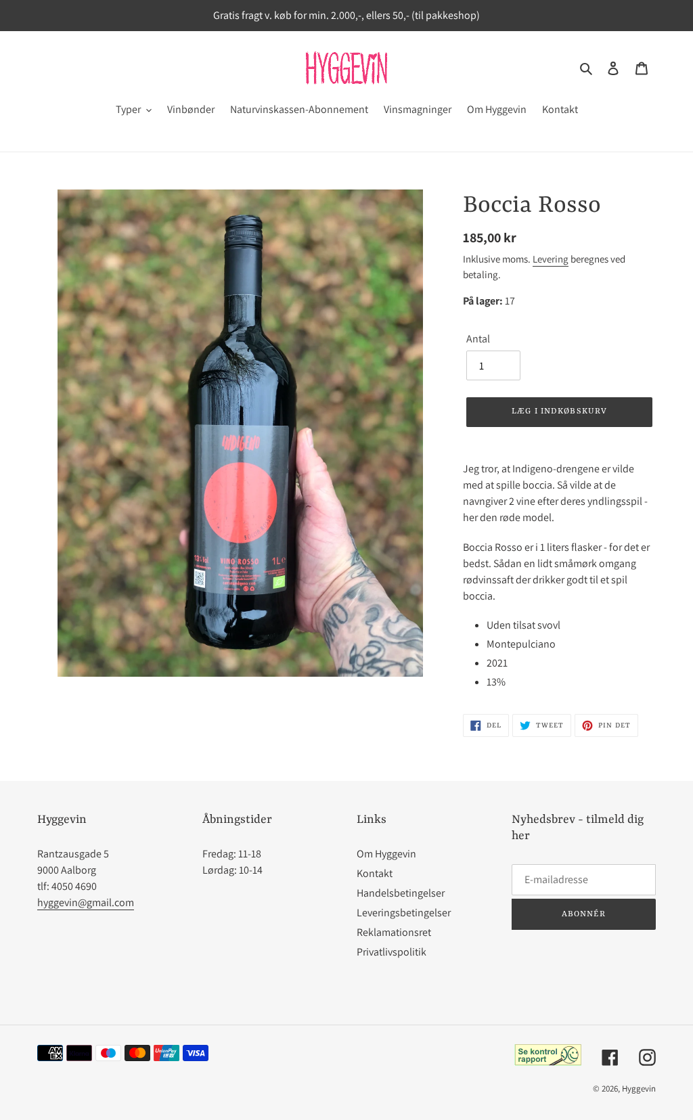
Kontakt (375, 873)
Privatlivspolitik (391, 952)
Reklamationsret (394, 932)
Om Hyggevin (386, 854)
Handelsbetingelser (401, 893)
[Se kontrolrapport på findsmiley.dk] (547, 1062)
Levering (550, 258)
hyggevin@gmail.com (85, 902)
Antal (478, 339)
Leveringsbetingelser (404, 912)
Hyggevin (639, 1088)
